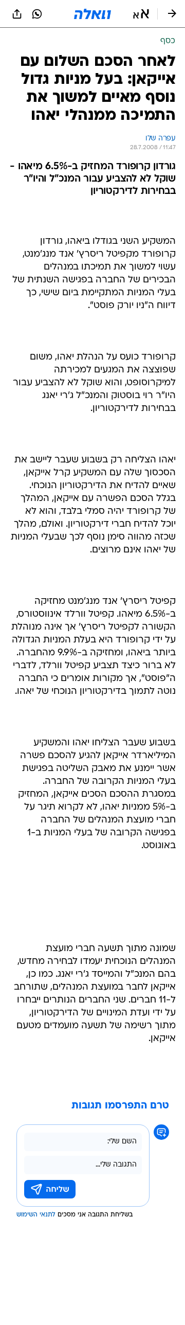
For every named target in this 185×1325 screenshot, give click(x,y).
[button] (141, 14)
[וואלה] (92, 14)
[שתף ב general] (17, 14)
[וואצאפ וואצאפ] (37, 14)
